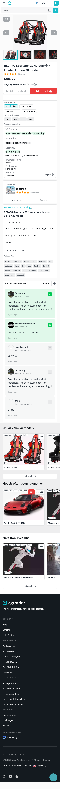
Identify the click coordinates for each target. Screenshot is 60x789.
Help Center (8, 635)
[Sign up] (56, 3)
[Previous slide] (6, 32)
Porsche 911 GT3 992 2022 (14, 523)
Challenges (8, 720)
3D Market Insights (11, 688)
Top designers (9, 715)
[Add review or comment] (54, 283)
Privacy (27, 765)
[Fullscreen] (6, 19)
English (38, 765)
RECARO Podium (10, 467)
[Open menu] (3, 3)
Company (7, 619)
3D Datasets (8, 651)
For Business (9, 646)
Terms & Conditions (12, 765)
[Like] (12, 97)
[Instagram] (17, 776)
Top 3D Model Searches (14, 699)
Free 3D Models (10, 661)
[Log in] (49, 3)
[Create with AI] (37, 3)
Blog (5, 624)
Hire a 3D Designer (11, 656)
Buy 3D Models (9, 640)
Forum (6, 725)
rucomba (21, 188)
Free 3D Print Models (12, 667)
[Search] (55, 10)
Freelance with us (11, 693)
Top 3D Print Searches (13, 704)
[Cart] (43, 3)
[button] (49, 10)
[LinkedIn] (4, 776)
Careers (6, 629)
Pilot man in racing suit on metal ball (18, 577)
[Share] (48, 97)
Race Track (52, 577)
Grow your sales (10, 683)
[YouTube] (10, 776)
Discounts (7, 672)
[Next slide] (54, 32)
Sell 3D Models (9, 678)
